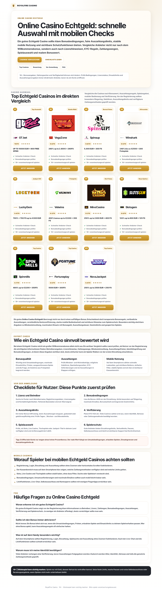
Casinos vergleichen (29, 60)
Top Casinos (24, 67)
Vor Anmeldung (52, 67)
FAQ (63, 67)
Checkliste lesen (53, 60)
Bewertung (37, 67)
